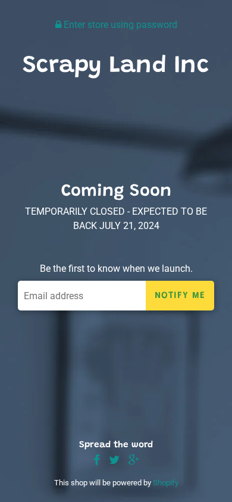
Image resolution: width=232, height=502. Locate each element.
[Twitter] (114, 460)
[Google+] (134, 460)
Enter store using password (119, 24)
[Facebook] (96, 460)
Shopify (165, 482)
